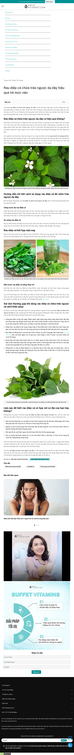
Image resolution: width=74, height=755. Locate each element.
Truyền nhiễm (9, 65)
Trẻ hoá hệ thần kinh (12, 53)
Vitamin (7, 71)
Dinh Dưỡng (9, 12)
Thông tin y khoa (17, 80)
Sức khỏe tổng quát (11, 30)
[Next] (69, 502)
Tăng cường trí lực (11, 41)
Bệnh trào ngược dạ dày (13, 466)
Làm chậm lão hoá (11, 24)
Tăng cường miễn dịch (12, 35)
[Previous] (3, 502)
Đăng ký (36, 672)
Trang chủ (7, 80)
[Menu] (2, 6)
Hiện (63, 102)
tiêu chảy (45, 299)
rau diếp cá (30, 466)
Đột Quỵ (7, 18)
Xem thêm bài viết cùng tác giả (39, 459)
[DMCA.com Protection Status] (5, 754)
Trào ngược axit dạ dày (47, 466)
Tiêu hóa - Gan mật (11, 47)
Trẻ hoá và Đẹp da (11, 59)
